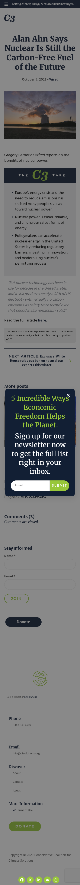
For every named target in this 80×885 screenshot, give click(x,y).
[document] (40, 442)
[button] (68, 395)
